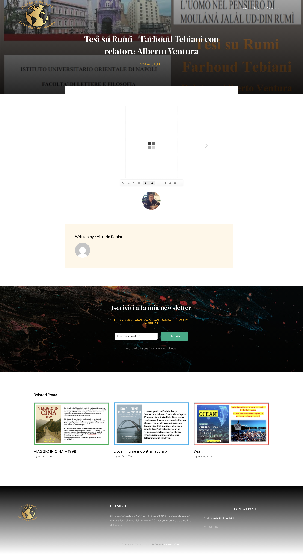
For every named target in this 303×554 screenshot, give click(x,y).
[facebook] (205, 527)
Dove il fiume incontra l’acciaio (140, 451)
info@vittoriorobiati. (222, 518)
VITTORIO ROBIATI (172, 544)
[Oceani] (231, 423)
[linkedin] (216, 527)
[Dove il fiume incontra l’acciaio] (151, 423)
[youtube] (210, 527)
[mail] (222, 527)
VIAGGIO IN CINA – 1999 (55, 451)
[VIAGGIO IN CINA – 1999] (71, 423)
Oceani (200, 451)
